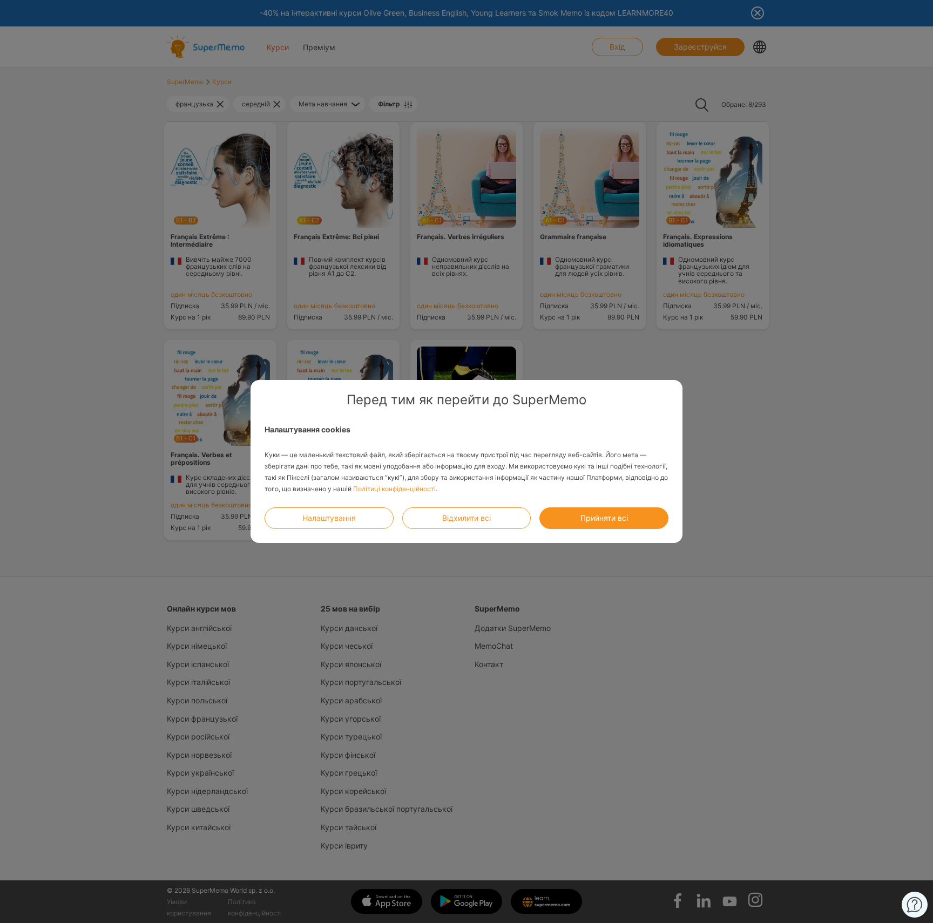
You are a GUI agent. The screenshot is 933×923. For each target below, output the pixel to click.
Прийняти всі (604, 517)
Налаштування (329, 517)
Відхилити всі (466, 517)
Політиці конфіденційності (394, 489)
